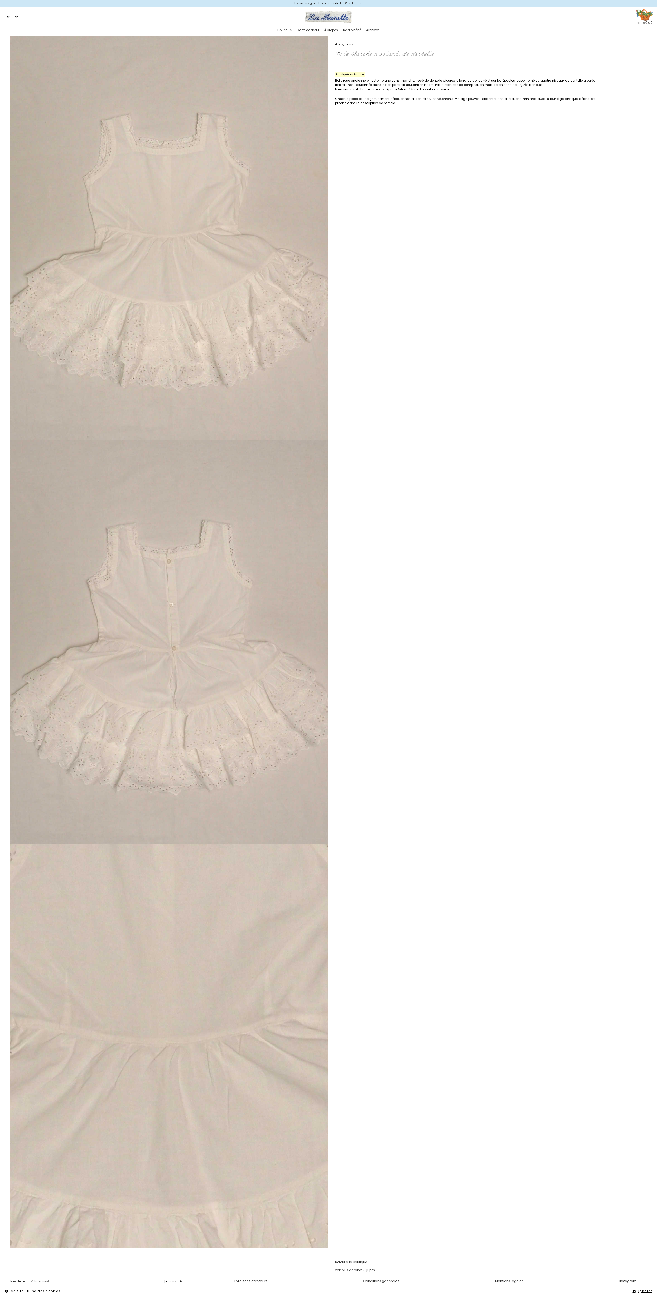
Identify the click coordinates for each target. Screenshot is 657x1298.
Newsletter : (18, 1281)
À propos (331, 30)
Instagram (627, 1280)
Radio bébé (352, 30)
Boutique (284, 30)
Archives (373, 30)
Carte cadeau (308, 30)
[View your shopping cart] (644, 15)
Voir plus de (355, 1270)
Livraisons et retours (250, 1280)
